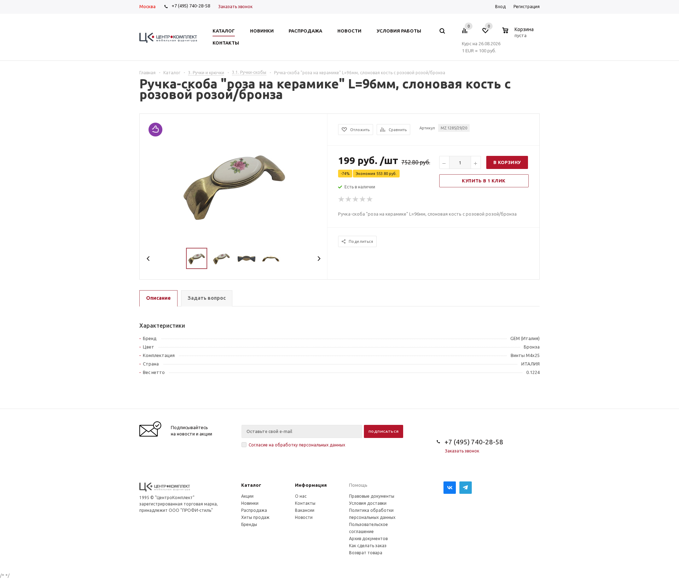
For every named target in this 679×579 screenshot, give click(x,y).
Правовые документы (371, 496)
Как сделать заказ (368, 545)
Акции (247, 496)
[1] (341, 199)
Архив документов (368, 538)
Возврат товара (365, 552)
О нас (301, 496)
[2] (348, 199)
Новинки (250, 503)
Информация (311, 485)
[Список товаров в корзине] (519, 34)
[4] (362, 199)
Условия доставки (368, 503)
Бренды (249, 524)
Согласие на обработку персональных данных (297, 445)
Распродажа (254, 510)
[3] (355, 199)
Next (319, 258)
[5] (369, 199)
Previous (148, 258)
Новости (304, 517)
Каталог (251, 485)
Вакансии (304, 510)
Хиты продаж (255, 517)
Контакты (305, 503)
